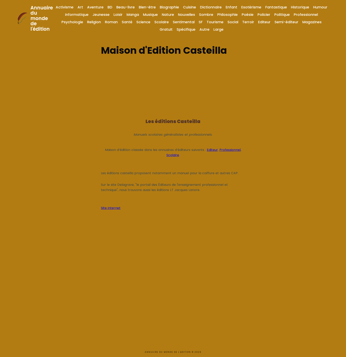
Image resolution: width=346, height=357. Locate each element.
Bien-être (147, 7)
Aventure (95, 7)
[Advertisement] (173, 86)
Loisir (118, 14)
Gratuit (166, 29)
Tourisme (215, 21)
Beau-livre (125, 7)
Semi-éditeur (286, 21)
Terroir (248, 21)
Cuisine (189, 7)
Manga (133, 14)
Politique (282, 14)
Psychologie (72, 21)
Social (232, 21)
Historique (300, 7)
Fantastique (276, 7)
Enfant (231, 7)
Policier (263, 14)
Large (218, 29)
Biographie (169, 7)
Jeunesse (101, 14)
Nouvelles (186, 14)
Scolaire (161, 21)
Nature (168, 14)
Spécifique (186, 29)
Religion (94, 21)
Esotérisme (251, 7)
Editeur (264, 21)
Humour (320, 7)
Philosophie (227, 14)
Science (143, 21)
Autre (204, 29)
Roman (111, 21)
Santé (127, 21)
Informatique (77, 14)
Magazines (312, 21)
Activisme (64, 7)
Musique (150, 14)
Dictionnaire (211, 7)
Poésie (247, 14)
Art (80, 7)
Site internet (111, 208)
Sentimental (184, 21)
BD (110, 7)
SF (201, 21)
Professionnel (306, 14)
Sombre (206, 14)
